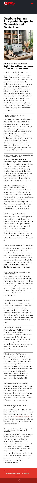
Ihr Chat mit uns (25, 473)
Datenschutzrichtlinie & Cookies (13, 473)
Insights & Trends (27, 471)
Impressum (17, 475)
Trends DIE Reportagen (9, 471)
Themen (19, 471)
